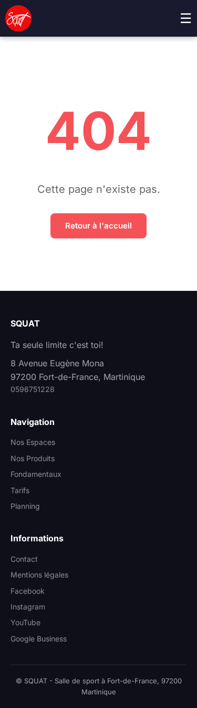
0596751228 (33, 389)
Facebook (28, 590)
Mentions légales (39, 574)
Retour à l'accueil (98, 226)
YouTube (25, 622)
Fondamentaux (36, 474)
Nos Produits (33, 458)
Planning (25, 506)
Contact (24, 558)
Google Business (39, 638)
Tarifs (20, 490)
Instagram (28, 606)
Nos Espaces (33, 442)
